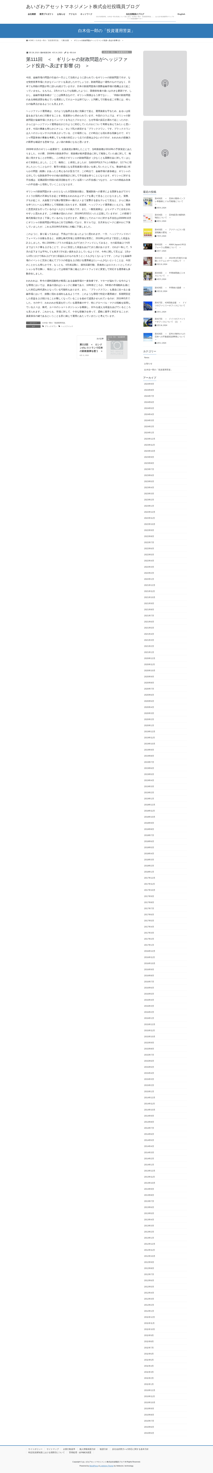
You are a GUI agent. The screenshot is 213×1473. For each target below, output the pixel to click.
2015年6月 (149, 1061)
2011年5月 (149, 1360)
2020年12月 (149, 658)
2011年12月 (149, 1317)
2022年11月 (149, 518)
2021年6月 (149, 622)
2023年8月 (149, 463)
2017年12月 (149, 878)
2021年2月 (149, 646)
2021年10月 (149, 597)
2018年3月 (149, 859)
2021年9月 (149, 603)
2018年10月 (149, 817)
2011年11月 (149, 1323)
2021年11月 (149, 591)
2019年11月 (149, 737)
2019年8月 (149, 756)
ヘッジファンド (67, 326)
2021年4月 (149, 634)
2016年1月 (149, 1018)
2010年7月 (149, 1421)
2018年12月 (149, 805)
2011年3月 (149, 1372)
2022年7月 (149, 542)
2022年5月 (149, 554)
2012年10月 (149, 1256)
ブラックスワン (51, 326)
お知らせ (148, 363)
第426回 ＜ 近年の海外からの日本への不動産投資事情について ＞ (171, 337)
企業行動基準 (69, 1449)
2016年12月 (149, 951)
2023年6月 (149, 475)
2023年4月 (149, 487)
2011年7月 (149, 1347)
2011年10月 (149, 1329)
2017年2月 (149, 939)
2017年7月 (149, 908)
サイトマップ (53, 1449)
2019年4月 (149, 780)
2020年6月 (149, 695)
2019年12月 (149, 731)
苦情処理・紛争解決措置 (80, 1452)
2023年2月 (149, 499)
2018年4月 (149, 853)
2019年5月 (149, 774)
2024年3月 (149, 420)
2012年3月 (149, 1299)
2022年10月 (149, 524)
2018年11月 (149, 811)
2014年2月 (149, 1158)
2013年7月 (149, 1201)
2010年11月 (149, 1396)
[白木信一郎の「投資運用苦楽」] (116, 342)
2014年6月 (149, 1134)
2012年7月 (149, 1274)
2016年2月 (149, 1012)
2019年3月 (149, 786)
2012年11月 (149, 1250)
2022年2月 (149, 573)
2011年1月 (149, 1384)
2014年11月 (149, 1103)
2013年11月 (149, 1177)
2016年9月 (149, 969)
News (146, 357)
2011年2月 (149, 1378)
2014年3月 (149, 1152)
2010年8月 (149, 1415)
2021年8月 (149, 609)
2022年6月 (149, 548)
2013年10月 (149, 1183)
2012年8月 (149, 1268)
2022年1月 (149, 579)
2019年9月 (149, 750)
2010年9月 (149, 1408)
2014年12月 (149, 1097)
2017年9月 (149, 896)
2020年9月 (149, 676)
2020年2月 (149, 719)
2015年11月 (149, 1030)
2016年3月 (149, 1006)
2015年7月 (149, 1055)
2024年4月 (149, 414)
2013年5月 (149, 1213)
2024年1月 (149, 432)
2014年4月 (149, 1146)
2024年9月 (149, 384)
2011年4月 (149, 1366)
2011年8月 (149, 1341)
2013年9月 (149, 1189)
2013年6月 (149, 1207)
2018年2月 (149, 866)
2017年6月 (149, 914)
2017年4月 (149, 927)
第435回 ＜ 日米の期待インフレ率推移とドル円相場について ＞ (170, 201)
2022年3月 (149, 567)
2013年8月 (149, 1195)
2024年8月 (149, 390)
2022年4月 (149, 560)
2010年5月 (149, 1433)
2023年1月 (149, 506)
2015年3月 (149, 1079)
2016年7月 (149, 981)
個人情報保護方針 (87, 1449)
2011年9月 (149, 1335)
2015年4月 (149, 1073)
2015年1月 (149, 1091)
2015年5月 (149, 1067)
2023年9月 (149, 457)
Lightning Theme (106, 1466)
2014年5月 (149, 1140)
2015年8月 (149, 1049)
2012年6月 (149, 1280)
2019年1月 (149, 798)
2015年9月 (149, 1042)
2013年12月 (149, 1171)
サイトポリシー (35, 1449)
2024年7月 (149, 396)
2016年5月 (149, 994)
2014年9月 (149, 1116)
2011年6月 (149, 1354)
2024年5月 (149, 408)
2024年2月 (149, 426)
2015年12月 (149, 1024)
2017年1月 (149, 945)
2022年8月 (149, 536)
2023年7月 (149, 469)
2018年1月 (149, 872)
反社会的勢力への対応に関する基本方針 (130, 1449)
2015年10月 (149, 1036)
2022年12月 (149, 512)
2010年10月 (149, 1402)
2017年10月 (149, 890)
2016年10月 (149, 963)
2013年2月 (149, 1232)
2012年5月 (149, 1286)
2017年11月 (149, 884)
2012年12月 (149, 1244)
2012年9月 (149, 1262)
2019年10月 (149, 744)
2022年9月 (149, 530)
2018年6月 (149, 841)
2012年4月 (149, 1293)
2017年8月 (149, 902)
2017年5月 (149, 920)
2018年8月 (149, 829)
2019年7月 (149, 762)
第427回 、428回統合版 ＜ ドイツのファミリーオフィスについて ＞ (171, 305)
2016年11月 (149, 957)
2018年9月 (149, 823)
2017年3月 (149, 933)
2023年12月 (149, 439)
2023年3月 (149, 493)
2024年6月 (149, 402)
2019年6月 (149, 768)
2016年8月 (149, 975)
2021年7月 (149, 615)
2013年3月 (149, 1225)
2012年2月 (149, 1305)
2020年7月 (149, 689)
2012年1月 (149, 1311)
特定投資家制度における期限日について (46, 1452)
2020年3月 (149, 713)
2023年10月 (149, 451)
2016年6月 (149, 988)
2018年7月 (149, 835)
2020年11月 (149, 664)
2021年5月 (149, 628)
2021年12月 (149, 585)
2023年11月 (149, 445)
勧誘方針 (104, 1449)
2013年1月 (149, 1238)
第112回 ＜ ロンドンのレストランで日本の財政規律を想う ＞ (91, 347)
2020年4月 (149, 707)
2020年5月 (149, 701)
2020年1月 (149, 725)
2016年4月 (149, 1000)
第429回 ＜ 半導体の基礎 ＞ (170, 287)
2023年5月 (149, 481)
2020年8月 (149, 683)
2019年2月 (149, 792)
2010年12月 (149, 1390)
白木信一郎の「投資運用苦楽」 (117, 52)
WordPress (93, 1466)
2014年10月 (149, 1110)
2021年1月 (149, 652)
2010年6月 (149, 1427)
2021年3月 (149, 640)
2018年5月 (149, 847)
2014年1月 (149, 1164)
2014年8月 (149, 1122)
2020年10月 (149, 670)
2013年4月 (149, 1219)
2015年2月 (149, 1085)
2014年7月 (149, 1128)
